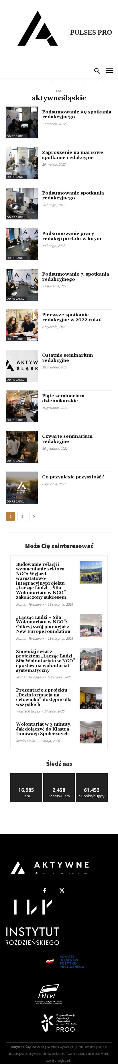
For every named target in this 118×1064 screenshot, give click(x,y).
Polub (26, 775)
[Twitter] (62, 891)
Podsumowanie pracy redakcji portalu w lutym (71, 236)
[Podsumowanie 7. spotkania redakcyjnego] (22, 285)
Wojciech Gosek (28, 711)
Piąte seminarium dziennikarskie (63, 398)
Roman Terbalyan (30, 604)
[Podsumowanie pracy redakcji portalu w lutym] (22, 244)
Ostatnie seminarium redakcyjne (67, 357)
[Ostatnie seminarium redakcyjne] (22, 366)
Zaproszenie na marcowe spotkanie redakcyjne (72, 155)
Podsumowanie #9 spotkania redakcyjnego (76, 114)
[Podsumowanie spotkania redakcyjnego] (22, 204)
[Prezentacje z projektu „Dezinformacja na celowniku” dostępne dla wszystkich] (91, 698)
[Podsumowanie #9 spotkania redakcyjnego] (22, 123)
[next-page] (34, 516)
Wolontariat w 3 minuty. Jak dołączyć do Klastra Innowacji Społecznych (44, 729)
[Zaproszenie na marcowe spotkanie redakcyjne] (22, 163)
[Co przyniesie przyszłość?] (22, 488)
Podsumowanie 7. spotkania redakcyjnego (75, 276)
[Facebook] (45, 891)
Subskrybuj (92, 775)
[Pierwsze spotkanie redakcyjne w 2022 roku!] (22, 325)
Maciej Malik (25, 740)
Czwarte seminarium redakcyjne (67, 438)
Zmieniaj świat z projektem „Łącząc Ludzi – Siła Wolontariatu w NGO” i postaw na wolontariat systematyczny (46, 661)
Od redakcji (16, 136)
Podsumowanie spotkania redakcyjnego (73, 195)
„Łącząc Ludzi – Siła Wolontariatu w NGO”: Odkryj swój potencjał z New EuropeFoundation (43, 625)
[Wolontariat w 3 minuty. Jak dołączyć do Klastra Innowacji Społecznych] (91, 732)
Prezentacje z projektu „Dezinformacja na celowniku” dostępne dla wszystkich (44, 697)
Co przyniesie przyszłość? (73, 477)
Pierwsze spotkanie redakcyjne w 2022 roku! (72, 317)
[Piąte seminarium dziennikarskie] (22, 406)
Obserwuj (59, 775)
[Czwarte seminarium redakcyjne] (22, 447)
